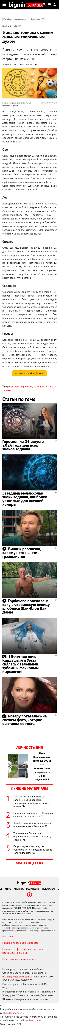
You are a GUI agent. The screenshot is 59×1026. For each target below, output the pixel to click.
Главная (6, 25)
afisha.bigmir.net (22, 922)
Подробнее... (16, 1012)
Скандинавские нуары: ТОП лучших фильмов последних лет (33, 814)
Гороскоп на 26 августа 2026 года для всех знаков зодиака (23, 445)
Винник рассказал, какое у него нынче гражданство (21, 552)
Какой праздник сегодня (14, 19)
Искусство (48, 888)
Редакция (7, 936)
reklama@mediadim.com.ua (17, 976)
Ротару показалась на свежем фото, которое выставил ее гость (24, 719)
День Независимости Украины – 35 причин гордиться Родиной (32, 825)
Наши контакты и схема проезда (20, 942)
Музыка (19, 888)
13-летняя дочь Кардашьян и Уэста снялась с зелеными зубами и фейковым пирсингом (20, 664)
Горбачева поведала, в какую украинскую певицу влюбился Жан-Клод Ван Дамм (26, 606)
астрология (26, 386)
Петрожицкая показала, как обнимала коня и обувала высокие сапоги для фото (32, 849)
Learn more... (36, 1020)
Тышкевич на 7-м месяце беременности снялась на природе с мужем (32, 836)
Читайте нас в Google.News (29, 373)
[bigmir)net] (18, 4)
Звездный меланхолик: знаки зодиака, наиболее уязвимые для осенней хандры (24, 498)
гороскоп (13, 386)
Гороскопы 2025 (38, 19)
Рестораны (32, 888)
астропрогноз (41, 386)
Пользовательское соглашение (19, 959)
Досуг (17, 25)
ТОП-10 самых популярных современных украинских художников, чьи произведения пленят (31, 801)
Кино (8, 888)
